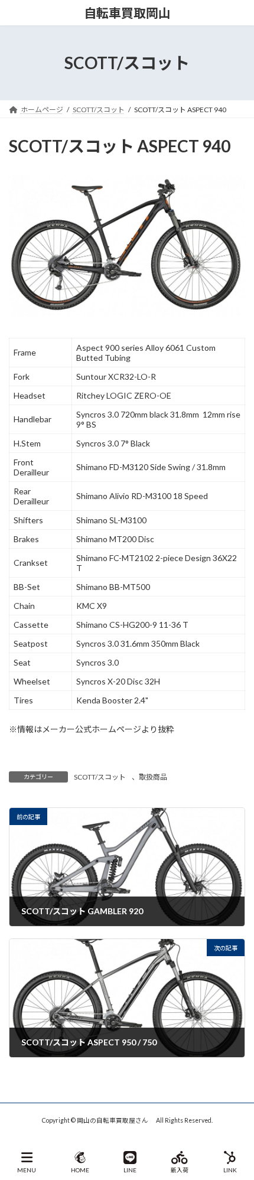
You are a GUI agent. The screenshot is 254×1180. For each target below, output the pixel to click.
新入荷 (179, 1170)
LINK (230, 1170)
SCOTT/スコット (100, 776)
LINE (129, 1170)
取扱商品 (153, 776)
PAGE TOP (235, 1125)
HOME (80, 1170)
